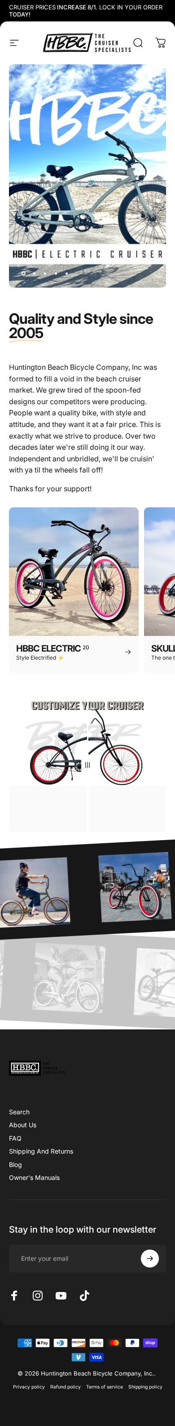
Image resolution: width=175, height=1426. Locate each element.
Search (19, 1112)
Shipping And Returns (41, 1151)
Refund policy (65, 1387)
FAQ (15, 1138)
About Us (22, 1125)
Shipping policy (145, 1387)
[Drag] (87, 765)
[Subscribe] (150, 1258)
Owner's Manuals (34, 1177)
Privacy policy (29, 1387)
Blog (15, 1164)
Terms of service (104, 1387)
